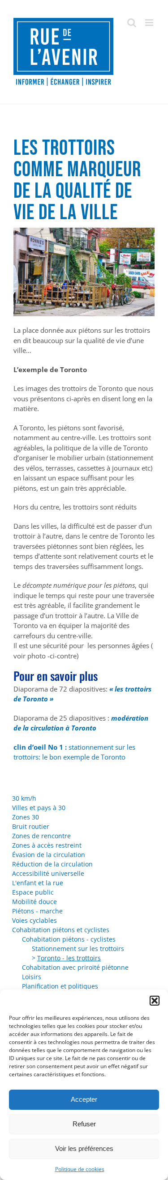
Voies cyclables (34, 920)
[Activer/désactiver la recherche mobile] (131, 22)
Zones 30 (25, 817)
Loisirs (31, 976)
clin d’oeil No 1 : (40, 747)
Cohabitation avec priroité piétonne (75, 967)
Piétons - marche (37, 911)
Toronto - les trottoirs (69, 958)
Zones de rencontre (41, 836)
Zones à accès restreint (47, 845)
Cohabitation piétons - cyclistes (69, 939)
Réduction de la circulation (52, 864)
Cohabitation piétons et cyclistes (60, 929)
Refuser (84, 1124)
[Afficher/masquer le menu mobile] (150, 22)
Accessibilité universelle (48, 873)
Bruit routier (30, 826)
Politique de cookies (79, 1169)
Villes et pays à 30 (38, 807)
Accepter (84, 1099)
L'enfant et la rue (37, 883)
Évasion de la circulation (48, 854)
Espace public (33, 892)
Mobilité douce (34, 901)
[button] (154, 1000)
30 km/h (24, 798)
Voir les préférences (84, 1148)
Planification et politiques (60, 986)
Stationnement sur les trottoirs (78, 948)
